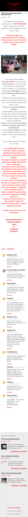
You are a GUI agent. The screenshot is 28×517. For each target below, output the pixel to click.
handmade (10, 249)
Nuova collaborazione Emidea (10, 456)
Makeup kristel (12, 255)
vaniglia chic (11, 330)
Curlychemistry (12, 352)
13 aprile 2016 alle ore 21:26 (13, 318)
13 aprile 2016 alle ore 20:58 (13, 285)
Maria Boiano (11, 283)
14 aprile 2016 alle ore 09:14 (19, 367)
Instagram (14, 229)
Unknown (10, 298)
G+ (14, 227)
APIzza (11, 82)
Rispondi (9, 266)
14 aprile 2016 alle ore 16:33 (13, 383)
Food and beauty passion (14, 4)
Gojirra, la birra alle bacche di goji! (11, 473)
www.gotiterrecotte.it (14, 219)
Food (3, 249)
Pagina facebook (14, 222)
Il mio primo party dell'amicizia (10, 439)
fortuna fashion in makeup (16, 270)
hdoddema (18, 511)
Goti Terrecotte (20, 24)
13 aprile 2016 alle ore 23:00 (13, 332)
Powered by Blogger (14, 508)
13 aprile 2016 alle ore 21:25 (13, 300)
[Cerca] (26, 4)
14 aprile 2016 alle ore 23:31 (13, 397)
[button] (26, 13)
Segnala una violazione (14, 514)
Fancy (14, 224)
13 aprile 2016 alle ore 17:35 (13, 256)
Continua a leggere (19, 451)
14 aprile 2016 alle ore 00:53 (13, 353)
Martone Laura (12, 317)
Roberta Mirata (12, 395)
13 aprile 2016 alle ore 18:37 (13, 271)
